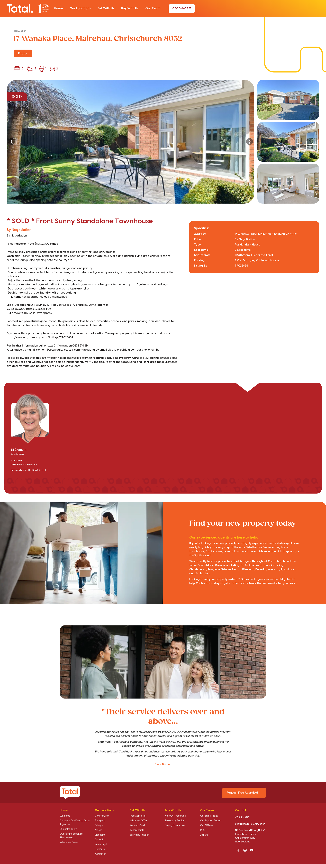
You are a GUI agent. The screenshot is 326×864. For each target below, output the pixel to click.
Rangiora (100, 821)
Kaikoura (100, 849)
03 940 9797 (242, 817)
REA (202, 830)
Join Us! (204, 835)
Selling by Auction (139, 835)
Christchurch (102, 816)
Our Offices (206, 825)
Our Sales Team (68, 829)
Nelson (98, 830)
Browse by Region (175, 821)
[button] (58, 8)
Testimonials (137, 830)
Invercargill (101, 844)
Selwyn (99, 825)
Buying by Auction (175, 825)
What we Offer (138, 821)
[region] (163, 142)
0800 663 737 (182, 8)
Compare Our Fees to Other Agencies (75, 823)
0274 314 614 (16, 460)
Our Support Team (210, 821)
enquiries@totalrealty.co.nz (250, 824)
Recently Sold (137, 825)
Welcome (65, 816)
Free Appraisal (138, 816)
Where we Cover (69, 842)
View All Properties (175, 816)
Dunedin (99, 840)
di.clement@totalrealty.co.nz (24, 464)
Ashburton (100, 854)
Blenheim (100, 835)
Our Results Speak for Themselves (71, 836)
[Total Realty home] (28, 8)
